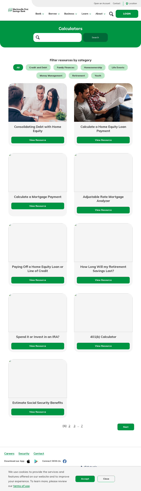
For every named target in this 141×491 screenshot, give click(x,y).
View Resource (41, 141)
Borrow (53, 13)
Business (69, 13)
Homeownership (93, 67)
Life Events (118, 67)
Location (133, 3)
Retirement (78, 75)
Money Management (51, 75)
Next (125, 426)
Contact (116, 3)
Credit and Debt (38, 67)
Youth (98, 75)
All (18, 67)
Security (23, 453)
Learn (85, 13)
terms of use (21, 486)
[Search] (111, 14)
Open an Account (102, 3)
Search (95, 37)
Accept (85, 478)
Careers (9, 453)
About (99, 13)
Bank (38, 13)
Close (106, 478)
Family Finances (65, 67)
